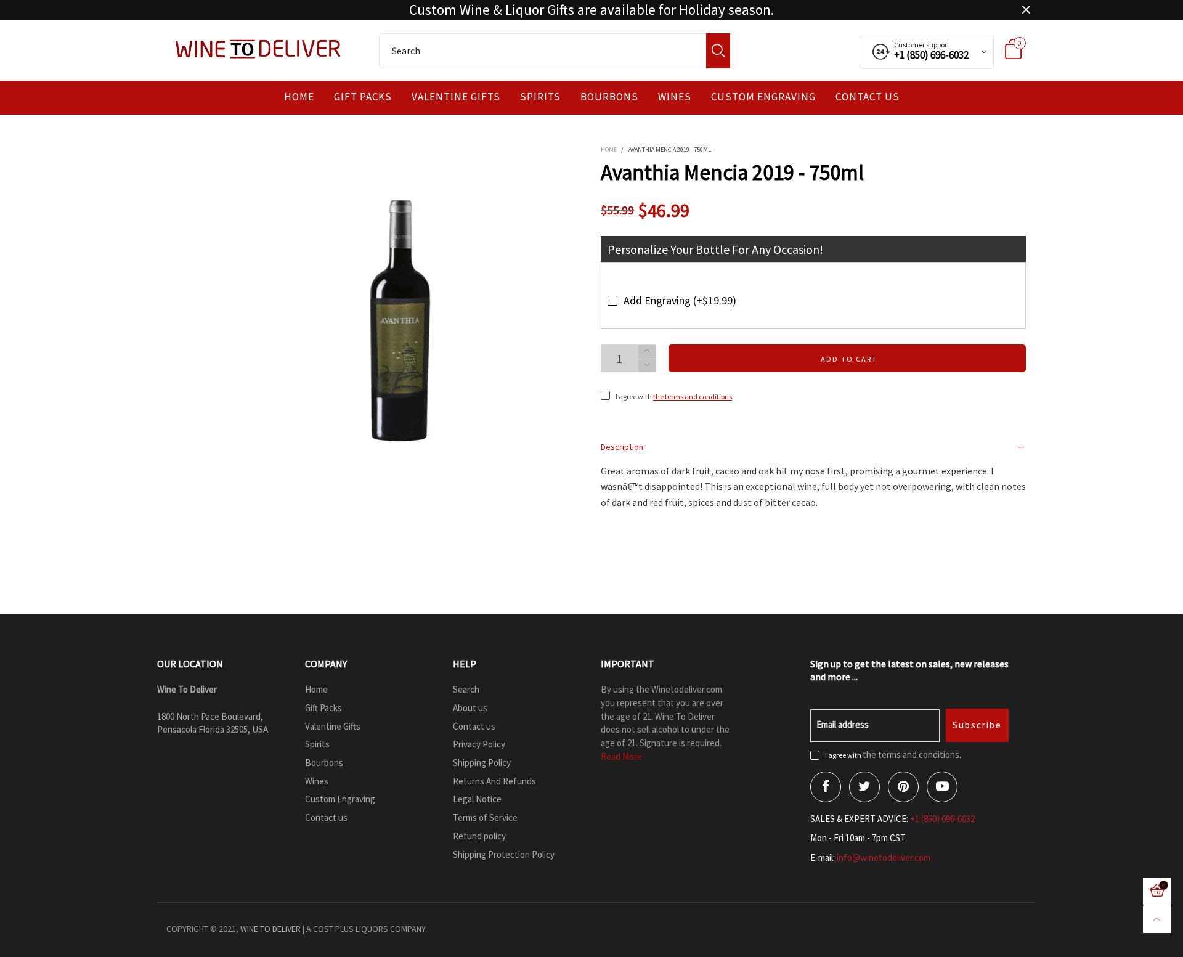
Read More (621, 756)
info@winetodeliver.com (883, 857)
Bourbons (609, 97)
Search (466, 689)
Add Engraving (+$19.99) (680, 300)
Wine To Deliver (270, 928)
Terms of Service (485, 817)
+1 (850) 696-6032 (942, 819)
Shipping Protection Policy (504, 854)
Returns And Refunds (494, 781)
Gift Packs (363, 97)
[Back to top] (1157, 919)
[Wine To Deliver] (258, 48)
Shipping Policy (482, 762)
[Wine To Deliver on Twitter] (864, 787)
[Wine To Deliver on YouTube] (942, 787)
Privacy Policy (479, 744)
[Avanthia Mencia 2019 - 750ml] (407, 321)
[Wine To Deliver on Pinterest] (903, 787)
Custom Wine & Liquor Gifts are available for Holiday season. (591, 10)
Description (622, 446)
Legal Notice (477, 799)
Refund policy (479, 836)
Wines (674, 97)
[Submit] (718, 50)
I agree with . (675, 396)
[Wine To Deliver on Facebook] (825, 787)
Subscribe (977, 725)
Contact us (867, 97)
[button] (647, 366)
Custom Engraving (763, 97)
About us (470, 708)
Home (299, 97)
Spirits (540, 97)
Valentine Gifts (456, 97)
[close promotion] (1026, 10)
